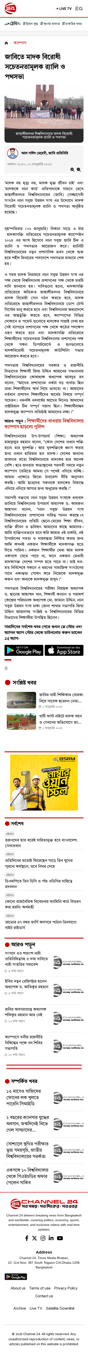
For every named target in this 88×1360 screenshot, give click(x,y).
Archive (19, 1308)
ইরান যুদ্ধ (32, 24)
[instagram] (43, 1239)
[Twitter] (34, 1239)
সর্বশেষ (16, 824)
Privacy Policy (66, 1288)
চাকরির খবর (73, 24)
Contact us (44, 1296)
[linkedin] (51, 1239)
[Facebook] (26, 1239)
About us (18, 1288)
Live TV (36, 1308)
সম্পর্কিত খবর (23, 1081)
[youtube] (60, 1239)
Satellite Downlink (60, 1308)
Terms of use (40, 1288)
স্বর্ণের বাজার (52, 24)
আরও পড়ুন (22, 945)
